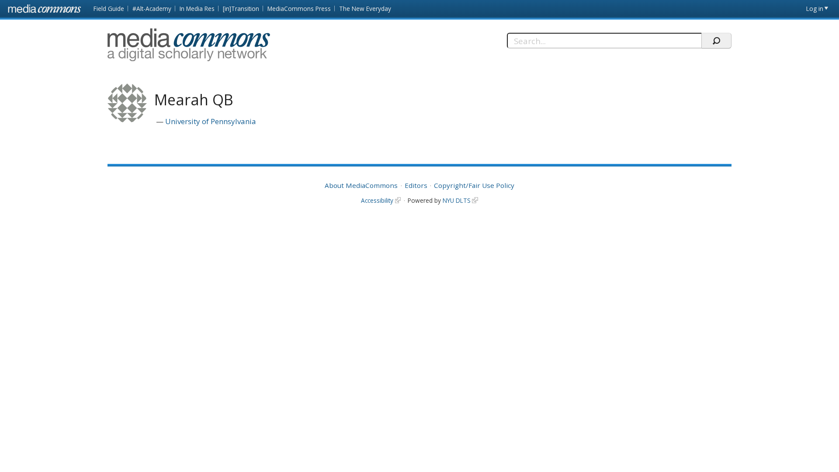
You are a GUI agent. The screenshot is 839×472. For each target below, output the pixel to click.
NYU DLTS (457, 200)
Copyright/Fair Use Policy (474, 185)
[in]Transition (241, 8)
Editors (416, 185)
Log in (814, 8)
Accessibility (377, 200)
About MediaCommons (361, 185)
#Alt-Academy (151, 8)
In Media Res (197, 8)
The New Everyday (365, 8)
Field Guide (109, 8)
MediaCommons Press (299, 8)
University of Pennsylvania (210, 121)
